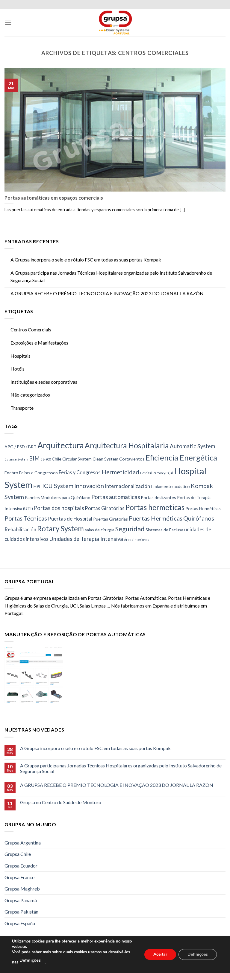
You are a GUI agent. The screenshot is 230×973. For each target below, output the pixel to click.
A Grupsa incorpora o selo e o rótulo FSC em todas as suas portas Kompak (85, 259)
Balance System (16, 459)
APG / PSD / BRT (20, 446)
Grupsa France (19, 877)
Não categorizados (30, 394)
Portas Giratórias (105, 508)
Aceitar (160, 954)
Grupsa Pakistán (21, 911)
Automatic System (192, 446)
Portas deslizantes (158, 497)
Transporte (22, 408)
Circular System (77, 458)
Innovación (89, 485)
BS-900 (45, 459)
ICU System (57, 485)
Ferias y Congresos (80, 472)
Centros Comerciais (30, 329)
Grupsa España (19, 923)
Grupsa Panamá (20, 900)
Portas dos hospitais (59, 508)
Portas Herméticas (203, 508)
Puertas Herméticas (155, 518)
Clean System (105, 458)
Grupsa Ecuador (20, 865)
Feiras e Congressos (38, 472)
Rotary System (60, 528)
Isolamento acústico (170, 486)
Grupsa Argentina (22, 842)
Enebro (11, 472)
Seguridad (130, 529)
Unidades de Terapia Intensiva (86, 539)
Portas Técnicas (25, 518)
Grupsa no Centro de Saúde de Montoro (60, 802)
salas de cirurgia (99, 529)
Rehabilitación (20, 530)
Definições (30, 960)
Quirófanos (198, 518)
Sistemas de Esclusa (164, 529)
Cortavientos (132, 458)
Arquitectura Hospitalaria (127, 445)
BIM (34, 458)
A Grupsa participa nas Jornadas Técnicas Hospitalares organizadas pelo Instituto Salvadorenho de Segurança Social (111, 276)
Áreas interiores (136, 539)
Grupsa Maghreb (22, 888)
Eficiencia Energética (181, 457)
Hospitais (20, 356)
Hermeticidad (120, 471)
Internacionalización (127, 486)
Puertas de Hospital (70, 519)
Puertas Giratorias (110, 518)
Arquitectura (60, 445)
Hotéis (17, 368)
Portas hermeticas (154, 507)
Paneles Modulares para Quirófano (57, 497)
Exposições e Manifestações (39, 342)
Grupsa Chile (17, 854)
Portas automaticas (115, 497)
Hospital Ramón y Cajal (156, 473)
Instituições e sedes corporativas (43, 382)
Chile (56, 458)
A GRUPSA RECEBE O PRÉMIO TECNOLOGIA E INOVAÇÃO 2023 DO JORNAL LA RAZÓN (107, 293)
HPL (37, 486)
